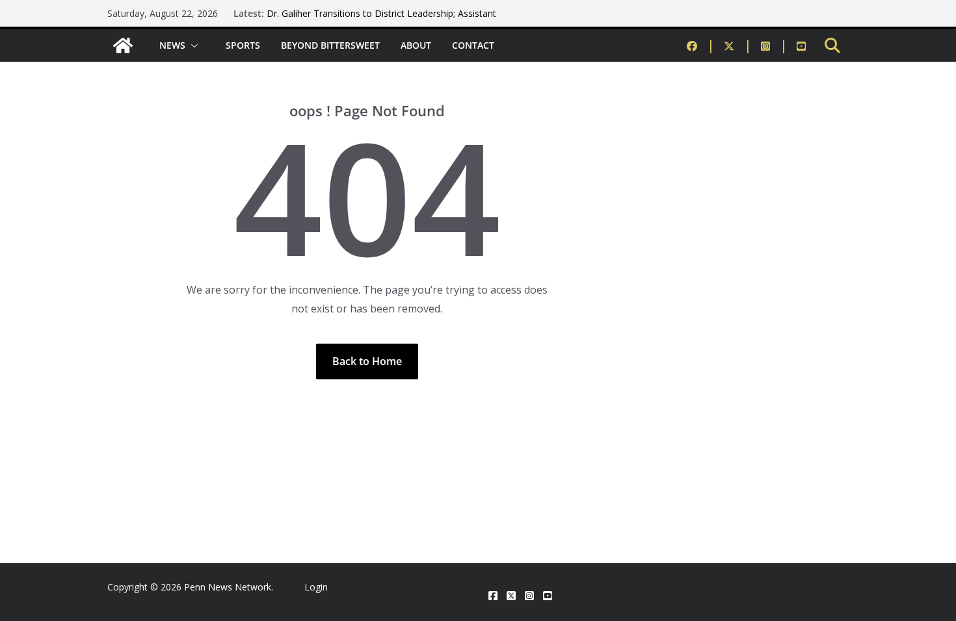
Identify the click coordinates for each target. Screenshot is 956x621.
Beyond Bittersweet (330, 45)
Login (316, 587)
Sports (243, 45)
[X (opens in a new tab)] (511, 596)
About (416, 45)
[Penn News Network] (123, 45)
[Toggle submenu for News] (195, 45)
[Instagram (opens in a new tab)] (774, 45)
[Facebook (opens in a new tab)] (701, 45)
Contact (473, 45)
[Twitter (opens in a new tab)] (738, 45)
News (172, 45)
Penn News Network (227, 587)
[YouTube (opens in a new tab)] (801, 45)
